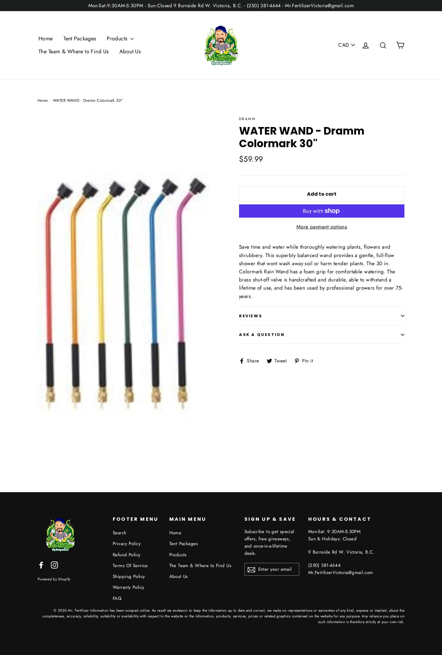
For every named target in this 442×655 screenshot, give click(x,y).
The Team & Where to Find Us (73, 51)
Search (120, 532)
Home (45, 38)
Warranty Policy (128, 587)
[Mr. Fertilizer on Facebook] (41, 564)
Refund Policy (127, 554)
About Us (130, 51)
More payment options (321, 226)
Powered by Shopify (54, 579)
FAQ (117, 598)
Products (118, 38)
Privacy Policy (127, 543)
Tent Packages (79, 38)
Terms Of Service (130, 565)
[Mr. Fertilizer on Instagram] (54, 564)
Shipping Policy (129, 576)
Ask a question (261, 334)
